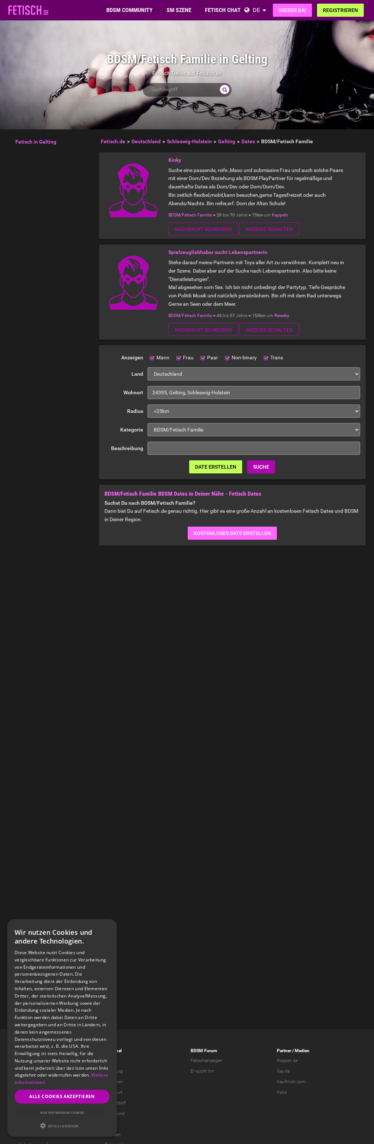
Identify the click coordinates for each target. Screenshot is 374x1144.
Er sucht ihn (202, 1071)
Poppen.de (287, 1060)
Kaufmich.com (291, 1081)
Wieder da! (292, 10)
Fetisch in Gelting (35, 142)
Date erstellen (215, 467)
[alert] (62, 1028)
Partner (284, 1050)
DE (256, 10)
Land (137, 374)
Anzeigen (132, 357)
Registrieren (340, 10)
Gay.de (283, 1071)
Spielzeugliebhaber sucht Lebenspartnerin (217, 252)
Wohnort (133, 392)
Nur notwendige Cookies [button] (62, 1112)
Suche (261, 467)
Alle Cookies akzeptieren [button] (62, 1096)
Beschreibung (127, 448)
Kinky (174, 160)
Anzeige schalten (269, 229)
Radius (135, 411)
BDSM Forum (204, 1050)
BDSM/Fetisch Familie (190, 215)
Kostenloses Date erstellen (232, 533)
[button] (62, 1125)
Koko (282, 1092)
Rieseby (281, 315)
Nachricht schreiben (203, 229)
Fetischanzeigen (206, 1060)
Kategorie (131, 430)
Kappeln (280, 215)
